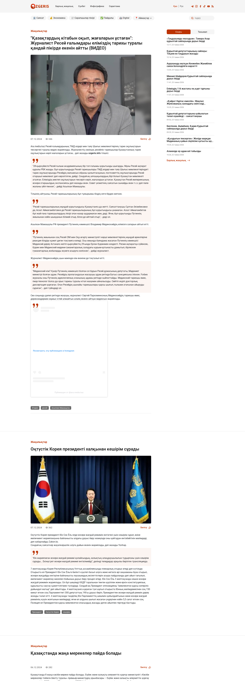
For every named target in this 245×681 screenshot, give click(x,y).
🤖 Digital (124, 18)
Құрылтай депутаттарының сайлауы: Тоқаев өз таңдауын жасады (187, 52)
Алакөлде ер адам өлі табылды (184, 151)
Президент (37, 612)
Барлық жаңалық (64, 6)
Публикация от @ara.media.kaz (69, 392)
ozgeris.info (94, 153)
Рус (181, 6)
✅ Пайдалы (107, 18)
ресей (44, 408)
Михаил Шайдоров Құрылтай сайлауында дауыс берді (189, 77)
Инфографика (97, 6)
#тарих (35, 408)
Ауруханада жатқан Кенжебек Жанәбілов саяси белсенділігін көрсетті (189, 64)
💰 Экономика (57, 18)
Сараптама (114, 6)
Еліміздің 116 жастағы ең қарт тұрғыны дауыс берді (188, 89)
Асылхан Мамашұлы (61, 408)
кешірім (66, 612)
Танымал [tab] (202, 32)
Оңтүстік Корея (52, 612)
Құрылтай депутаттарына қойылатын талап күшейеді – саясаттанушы (187, 114)
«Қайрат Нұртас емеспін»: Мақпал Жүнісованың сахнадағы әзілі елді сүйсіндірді (185, 102)
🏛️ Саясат (38, 18)
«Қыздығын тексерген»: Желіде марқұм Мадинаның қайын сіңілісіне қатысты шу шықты (189, 139)
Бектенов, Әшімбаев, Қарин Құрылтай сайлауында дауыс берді (187, 127)
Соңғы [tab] (178, 32)
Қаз (175, 6)
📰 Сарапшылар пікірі (83, 18)
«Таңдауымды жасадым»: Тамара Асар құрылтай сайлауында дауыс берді (188, 39)
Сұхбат (81, 6)
